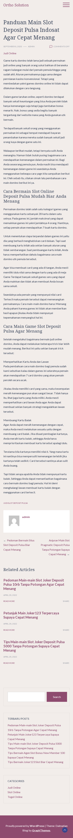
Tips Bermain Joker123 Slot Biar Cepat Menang (35, 762)
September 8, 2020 (12, 46)
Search (57, 696)
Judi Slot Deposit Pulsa (15, 503)
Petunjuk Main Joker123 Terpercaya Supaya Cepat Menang (31, 615)
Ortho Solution (16, 5)
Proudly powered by (25, 825)
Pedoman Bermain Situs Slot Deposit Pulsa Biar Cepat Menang (18, 545)
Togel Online (15, 796)
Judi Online (9, 53)
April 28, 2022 (10, 595)
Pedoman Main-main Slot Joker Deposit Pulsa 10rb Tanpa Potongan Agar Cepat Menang (33, 584)
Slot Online (14, 792)
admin (31, 46)
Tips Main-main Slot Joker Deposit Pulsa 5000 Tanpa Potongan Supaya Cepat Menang (34, 646)
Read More (9, 601)
